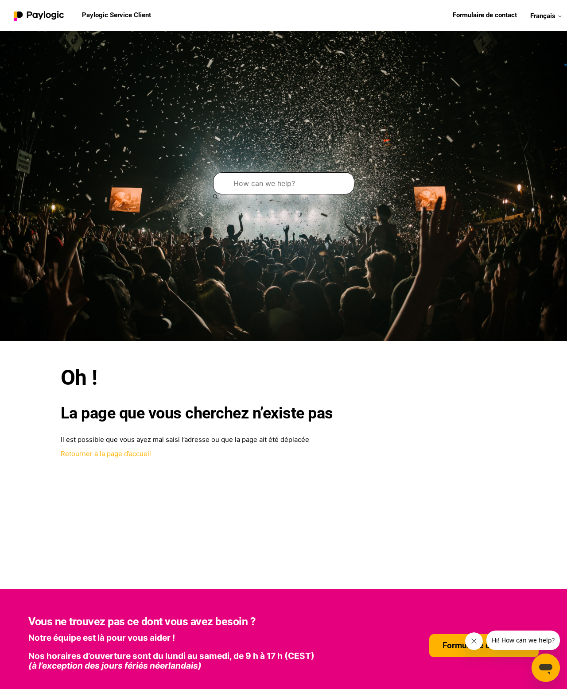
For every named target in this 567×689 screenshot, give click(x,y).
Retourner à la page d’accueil (106, 453)
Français (543, 15)
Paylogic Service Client (116, 15)
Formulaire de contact (485, 15)
